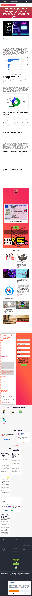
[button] (29, 5)
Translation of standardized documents (16, 197)
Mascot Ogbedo (22, 433)
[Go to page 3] (23, 442)
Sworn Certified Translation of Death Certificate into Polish (16, 221)
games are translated (21, 81)
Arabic (2, 579)
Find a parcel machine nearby (5, 402)
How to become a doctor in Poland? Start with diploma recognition (8, 263)
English (18, 158)
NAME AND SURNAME (20, 342)
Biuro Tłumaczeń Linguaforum (9, 434)
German (14, 157)
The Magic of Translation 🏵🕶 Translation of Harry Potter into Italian (22, 265)
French (16, 157)
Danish (8, 578)
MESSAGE (18, 354)
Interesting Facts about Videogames (7, 280)
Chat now (4, 423)
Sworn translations (10, 396)
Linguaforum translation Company (5, 544)
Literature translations (7, 325)
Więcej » (18, 267)
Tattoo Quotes (19, 294)
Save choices (25, 593)
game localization (8, 117)
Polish (5, 158)
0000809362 (17, 551)
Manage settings (14, 593)
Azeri (1, 581)
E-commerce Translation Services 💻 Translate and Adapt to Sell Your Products (22, 280)
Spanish (19, 157)
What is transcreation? (20, 323)
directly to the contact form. (8, 231)
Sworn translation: (4, 356)
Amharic (2, 578)
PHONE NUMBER (19, 350)
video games (15, 40)
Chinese (2, 586)
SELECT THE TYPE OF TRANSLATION (21, 338)
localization (7, 54)
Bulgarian (2, 584)
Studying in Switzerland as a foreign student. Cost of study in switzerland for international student (9, 311)
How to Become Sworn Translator (9, 298)
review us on (6, 439)
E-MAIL (18, 346)
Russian (25, 157)
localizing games (7, 84)
